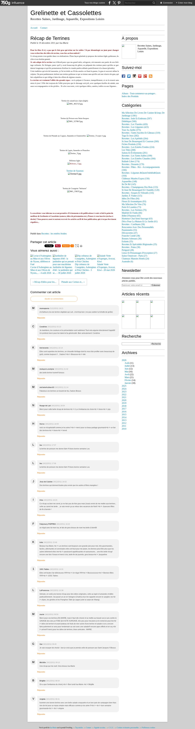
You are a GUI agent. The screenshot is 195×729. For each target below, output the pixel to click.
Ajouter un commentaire (54, 299)
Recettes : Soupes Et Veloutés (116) (138, 193)
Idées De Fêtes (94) (130, 198)
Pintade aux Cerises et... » (73, 282)
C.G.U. (111, 728)
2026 (124, 360)
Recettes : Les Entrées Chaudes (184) (138, 158)
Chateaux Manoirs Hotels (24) (135, 258)
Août (127, 363)
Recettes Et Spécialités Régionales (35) (139, 244)
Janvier (128, 383)
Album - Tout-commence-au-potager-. (139, 93)
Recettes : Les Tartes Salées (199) (137, 155)
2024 (124, 389)
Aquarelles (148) (129, 181)
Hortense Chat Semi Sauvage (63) (137, 218)
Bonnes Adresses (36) (131, 238)
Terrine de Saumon (75, 171)
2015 (124, 414)
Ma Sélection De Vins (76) (134, 204)
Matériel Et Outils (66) (132, 213)
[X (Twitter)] (114, 2)
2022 (124, 394)
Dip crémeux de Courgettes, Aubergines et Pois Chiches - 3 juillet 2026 (85, 268)
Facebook (123, 76)
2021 (124, 397)
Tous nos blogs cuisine (95, 3)
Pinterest (139, 76)
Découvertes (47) (129, 233)
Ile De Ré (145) (129, 184)
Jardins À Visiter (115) (132, 195)
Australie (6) (127, 261)
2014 (124, 417)
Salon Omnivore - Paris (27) (134, 256)
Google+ (145, 76)
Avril (127, 374)
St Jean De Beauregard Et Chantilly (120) (140, 190)
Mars (127, 377)
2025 (124, 386)
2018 (124, 406)
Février (128, 380)
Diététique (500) (129, 121)
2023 (124, 391)
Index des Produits (130, 96)
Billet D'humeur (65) (131, 215)
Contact (43, 28)
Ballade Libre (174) (130, 161)
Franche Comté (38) (131, 236)
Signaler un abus (100, 728)
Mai (126, 371)
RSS (150, 76)
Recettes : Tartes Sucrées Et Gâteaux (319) (141, 133)
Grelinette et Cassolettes (65, 12)
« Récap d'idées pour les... (44, 282)
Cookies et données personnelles (128, 728)
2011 (124, 426)
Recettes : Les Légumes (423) (135, 127)
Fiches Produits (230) (131, 144)
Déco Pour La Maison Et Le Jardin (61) (140, 221)
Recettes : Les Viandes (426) (135, 124)
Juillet (127, 366)
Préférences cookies (148, 728)
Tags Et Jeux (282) (130, 135)
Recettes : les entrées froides (54, 233)
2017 (124, 409)
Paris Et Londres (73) (131, 207)
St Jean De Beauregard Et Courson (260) (140, 141)
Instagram (134, 76)
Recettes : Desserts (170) (133, 164)
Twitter (129, 76)
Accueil (33, 28)
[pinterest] (119, 2)
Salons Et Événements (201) (134, 153)
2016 (124, 411)
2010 (124, 429)
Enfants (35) (127, 241)
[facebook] (109, 2)
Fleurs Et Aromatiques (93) (134, 201)
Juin (126, 369)
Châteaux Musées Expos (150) (135, 178)
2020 (124, 400)
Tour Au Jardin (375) (131, 130)
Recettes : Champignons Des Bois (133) (140, 187)
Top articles (79, 728)
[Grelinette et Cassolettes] (129, 51)
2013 (124, 420)
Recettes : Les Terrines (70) (134, 210)
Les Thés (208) (128, 150)
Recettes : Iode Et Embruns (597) (137, 118)
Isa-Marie (53, 728)
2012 (124, 423)
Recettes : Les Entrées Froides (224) (138, 147)
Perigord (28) (128, 250)
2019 (124, 403)
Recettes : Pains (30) (131, 247)
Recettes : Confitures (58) (133, 224)
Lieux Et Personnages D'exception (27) (139, 253)
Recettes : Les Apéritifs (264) (135, 138)
